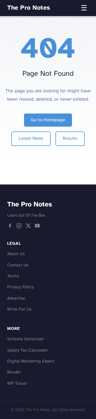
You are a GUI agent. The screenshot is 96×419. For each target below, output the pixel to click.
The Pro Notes (28, 8)
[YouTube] (37, 227)
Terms (13, 276)
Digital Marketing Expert (30, 361)
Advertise (16, 298)
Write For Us (19, 309)
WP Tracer (17, 383)
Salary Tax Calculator (27, 350)
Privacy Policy (20, 287)
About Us (16, 254)
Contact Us (18, 265)
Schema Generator (25, 339)
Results (70, 138)
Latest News (31, 138)
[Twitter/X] (28, 227)
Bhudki (14, 372)
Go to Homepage (48, 120)
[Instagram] (19, 227)
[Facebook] (10, 227)
